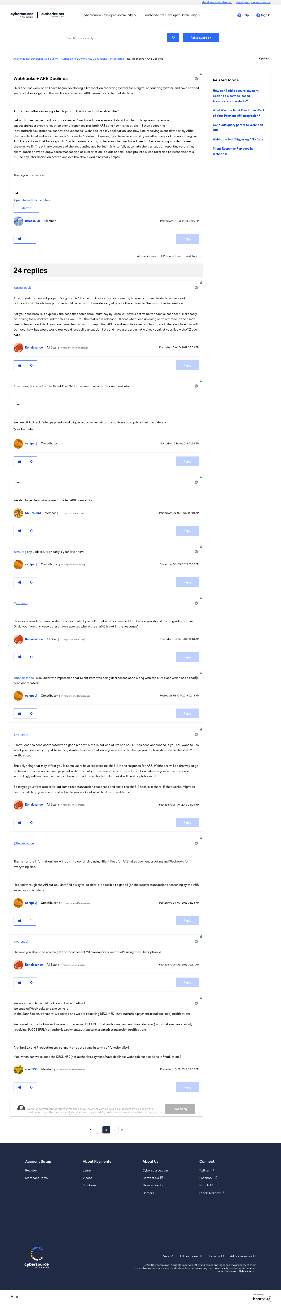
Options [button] (264, 58)
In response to (74, 347)
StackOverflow (210, 1193)
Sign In (265, 15)
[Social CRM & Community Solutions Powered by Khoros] (261, 1297)
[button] (20, 238)
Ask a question (201, 37)
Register (31, 1170)
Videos (87, 1178)
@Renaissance (24, 677)
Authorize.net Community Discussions (84, 58)
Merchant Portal (37, 1178)
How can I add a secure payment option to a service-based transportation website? (236, 96)
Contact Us (151, 1178)
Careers (148, 1193)
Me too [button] (26, 208)
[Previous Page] (90, 1129)
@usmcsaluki (23, 287)
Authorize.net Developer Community (171, 15)
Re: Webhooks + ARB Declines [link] (145, 58)
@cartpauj (21, 603)
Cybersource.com (155, 1170)
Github (204, 1185)
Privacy (214, 1256)
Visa (166, 1256)
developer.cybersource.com (253, 2)
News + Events (153, 1185)
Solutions (89, 1185)
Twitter (204, 1170)
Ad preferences (241, 1256)
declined (21, 429)
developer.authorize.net (217, 2)
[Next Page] (122, 1129)
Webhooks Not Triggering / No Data (238, 139)
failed (31, 429)
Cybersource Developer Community (22, 15)
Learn (87, 1170)
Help (245, 15)
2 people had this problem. (32, 200)
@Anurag (20, 551)
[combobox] (120, 37)
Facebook (206, 1178)
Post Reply (180, 1109)
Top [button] (16, 1296)
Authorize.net (189, 1256)
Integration (117, 58)
